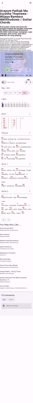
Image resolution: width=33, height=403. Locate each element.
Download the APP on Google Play (12, 39)
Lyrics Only (10, 82)
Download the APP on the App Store (15, 39)
